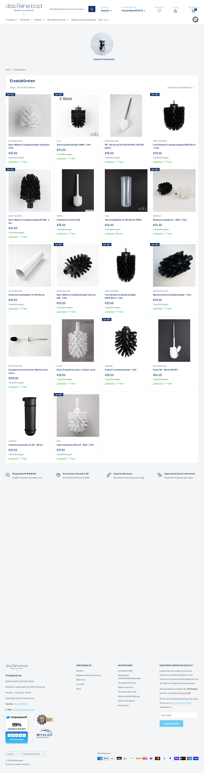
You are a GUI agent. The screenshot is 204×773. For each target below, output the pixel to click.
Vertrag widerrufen (127, 691)
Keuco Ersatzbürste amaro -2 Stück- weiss (76, 369)
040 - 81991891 (21, 703)
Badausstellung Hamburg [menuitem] (83, 19)
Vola (59, 141)
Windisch (157, 216)
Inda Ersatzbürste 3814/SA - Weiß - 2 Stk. (75, 445)
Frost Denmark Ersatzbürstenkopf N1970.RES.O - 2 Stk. (120, 296)
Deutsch (10, 754)
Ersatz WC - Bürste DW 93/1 (165, 369)
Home (8, 69)
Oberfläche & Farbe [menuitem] (56, 19)
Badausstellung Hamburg (88, 675)
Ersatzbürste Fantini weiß (68, 220)
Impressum (123, 705)
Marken (79, 670)
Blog (78, 688)
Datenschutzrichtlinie (181, 703)
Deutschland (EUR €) (31, 754)
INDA (59, 441)
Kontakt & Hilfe (125, 670)
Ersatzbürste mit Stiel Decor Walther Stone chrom (28, 371)
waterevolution (160, 291)
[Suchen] (91, 9)
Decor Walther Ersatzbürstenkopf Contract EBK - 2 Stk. (76, 296)
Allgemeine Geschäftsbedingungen (129, 676)
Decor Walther (15, 141)
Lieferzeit (13, 161)
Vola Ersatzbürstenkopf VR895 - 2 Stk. (74, 144)
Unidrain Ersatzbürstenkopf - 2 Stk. (121, 369)
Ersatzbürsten (19, 69)
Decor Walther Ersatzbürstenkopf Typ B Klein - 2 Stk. (29, 146)
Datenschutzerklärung (129, 696)
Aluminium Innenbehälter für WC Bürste (26, 294)
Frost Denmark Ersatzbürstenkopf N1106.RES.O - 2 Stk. (174, 146)
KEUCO (59, 366)
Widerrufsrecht (125, 687)
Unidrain (109, 366)
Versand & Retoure (127, 682)
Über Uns (80, 679)
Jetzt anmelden (171, 723)
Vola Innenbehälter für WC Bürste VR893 (123, 220)
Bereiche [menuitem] (25, 19)
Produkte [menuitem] (10, 19)
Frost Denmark (160, 141)
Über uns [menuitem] (102, 19)
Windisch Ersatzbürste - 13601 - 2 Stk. (170, 220)
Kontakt (80, 684)
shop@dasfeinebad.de (24, 709)
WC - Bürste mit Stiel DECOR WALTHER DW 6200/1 (124, 146)
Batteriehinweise (126, 700)
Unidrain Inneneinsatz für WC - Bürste (25, 445)
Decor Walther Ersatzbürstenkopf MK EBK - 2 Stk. (28, 221)
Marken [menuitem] (38, 19)
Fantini (60, 216)
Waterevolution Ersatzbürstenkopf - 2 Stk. (172, 294)
